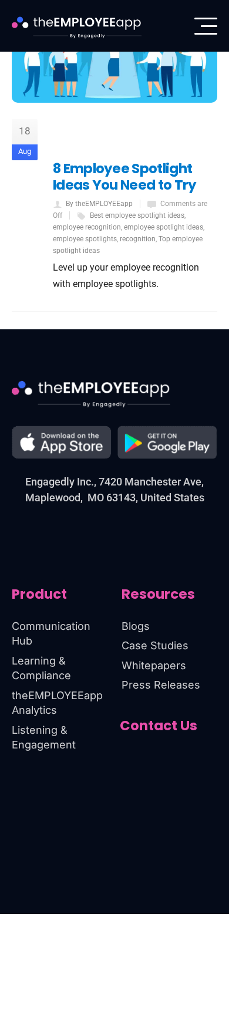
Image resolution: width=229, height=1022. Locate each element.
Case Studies (155, 645)
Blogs (136, 626)
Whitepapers (154, 665)
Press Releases (161, 685)
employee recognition (87, 227)
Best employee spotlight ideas (137, 215)
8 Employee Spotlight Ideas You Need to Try (125, 176)
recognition (138, 239)
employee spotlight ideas (163, 227)
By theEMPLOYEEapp (99, 204)
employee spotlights (85, 239)
